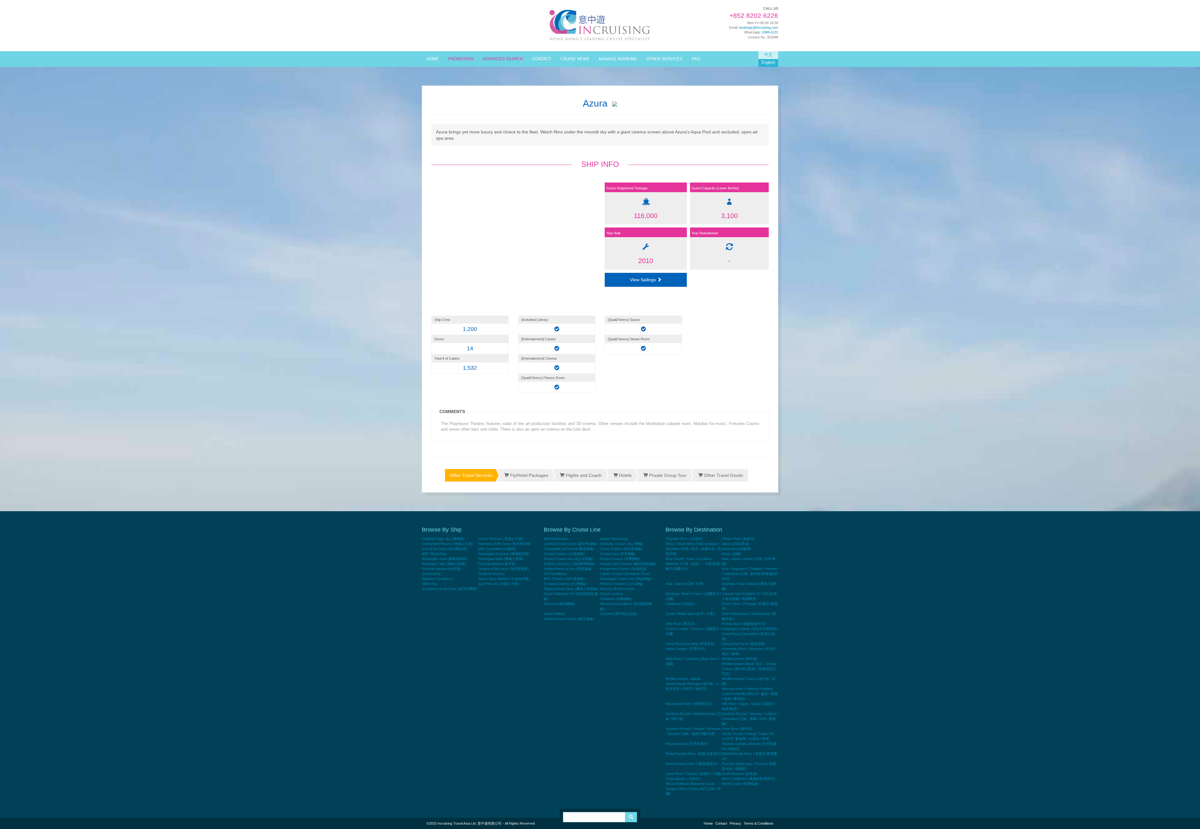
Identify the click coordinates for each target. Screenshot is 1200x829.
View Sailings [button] (643, 279)
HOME (433, 59)
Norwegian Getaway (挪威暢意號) (504, 554)
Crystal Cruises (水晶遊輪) (564, 554)
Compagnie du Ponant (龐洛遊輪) (569, 549)
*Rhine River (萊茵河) (738, 539)
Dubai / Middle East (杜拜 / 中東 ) (691, 614)
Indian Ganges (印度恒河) (685, 649)
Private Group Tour (667, 475)
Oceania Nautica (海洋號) (441, 569)
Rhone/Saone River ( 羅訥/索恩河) (692, 764)
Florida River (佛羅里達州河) (743, 624)
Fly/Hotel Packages (528, 475)
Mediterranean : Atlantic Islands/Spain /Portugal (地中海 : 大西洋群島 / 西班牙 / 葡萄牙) (692, 684)
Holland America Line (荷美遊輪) (568, 569)
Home (708, 823)
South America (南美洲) (740, 774)
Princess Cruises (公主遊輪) (621, 584)
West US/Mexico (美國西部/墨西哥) (749, 779)
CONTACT (541, 59)
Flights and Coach (583, 475)
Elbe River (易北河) (680, 624)
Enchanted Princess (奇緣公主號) (447, 544)
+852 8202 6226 (753, 15)
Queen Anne (431, 574)
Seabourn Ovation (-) (438, 579)
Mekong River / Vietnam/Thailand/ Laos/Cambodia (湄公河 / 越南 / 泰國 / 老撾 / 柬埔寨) (750, 694)
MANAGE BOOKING (618, 59)
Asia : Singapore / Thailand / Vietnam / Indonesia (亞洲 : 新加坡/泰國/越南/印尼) (749, 574)
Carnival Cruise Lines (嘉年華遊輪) (570, 544)
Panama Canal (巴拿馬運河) (687, 744)
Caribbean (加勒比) (680, 604)
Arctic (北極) (731, 554)
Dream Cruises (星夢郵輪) (620, 559)
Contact (721, 823)
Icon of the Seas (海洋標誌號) (444, 549)
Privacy (735, 823)
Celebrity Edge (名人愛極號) (443, 539)
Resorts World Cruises (617, 589)
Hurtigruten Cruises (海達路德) (623, 569)
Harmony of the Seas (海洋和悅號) (504, 544)
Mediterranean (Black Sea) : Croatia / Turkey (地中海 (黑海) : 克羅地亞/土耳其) (750, 669)
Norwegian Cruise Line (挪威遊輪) (626, 579)
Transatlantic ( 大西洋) (683, 779)
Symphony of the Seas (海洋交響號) (449, 589)
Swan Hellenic (554, 614)
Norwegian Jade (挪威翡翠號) (444, 559)
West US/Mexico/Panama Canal (690, 784)
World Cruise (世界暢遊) (740, 784)
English (768, 62)
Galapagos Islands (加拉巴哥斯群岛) (750, 629)
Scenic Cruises (611, 594)
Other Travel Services (471, 475)
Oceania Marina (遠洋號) (497, 564)
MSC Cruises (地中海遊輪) (564, 579)
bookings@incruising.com (758, 27)
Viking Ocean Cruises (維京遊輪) (569, 619)
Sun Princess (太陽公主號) (498, 584)
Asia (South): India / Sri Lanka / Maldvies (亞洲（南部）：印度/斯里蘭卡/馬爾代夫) (693, 564)
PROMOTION (460, 59)
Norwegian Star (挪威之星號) (444, 564)
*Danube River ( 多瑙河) (684, 539)
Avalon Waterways (614, 539)
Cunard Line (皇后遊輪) (618, 554)
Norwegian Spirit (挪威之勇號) (500, 559)
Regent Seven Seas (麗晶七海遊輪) (571, 589)
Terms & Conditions (758, 823)
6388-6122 (770, 32)
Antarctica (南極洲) (736, 549)
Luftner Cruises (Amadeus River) (625, 574)
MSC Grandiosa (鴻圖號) (497, 549)
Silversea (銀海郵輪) (559, 604)
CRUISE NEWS (575, 59)
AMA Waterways (556, 539)
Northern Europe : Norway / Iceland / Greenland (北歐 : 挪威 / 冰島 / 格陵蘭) (750, 719)
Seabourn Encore (491, 574)
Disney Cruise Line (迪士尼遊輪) (568, 559)
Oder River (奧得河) (737, 729)
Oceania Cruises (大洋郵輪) (565, 584)
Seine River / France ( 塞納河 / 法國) (693, 774)
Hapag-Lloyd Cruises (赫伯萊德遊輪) (628, 564)
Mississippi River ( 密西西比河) (689, 704)
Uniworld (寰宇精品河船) (618, 614)
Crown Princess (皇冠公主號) (500, 539)
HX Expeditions (555, 574)
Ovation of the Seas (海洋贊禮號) (503, 569)
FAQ (696, 59)
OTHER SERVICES (664, 59)
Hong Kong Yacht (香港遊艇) (743, 644)
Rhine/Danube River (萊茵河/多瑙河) (693, 754)
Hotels (625, 475)
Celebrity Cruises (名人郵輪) (621, 544)
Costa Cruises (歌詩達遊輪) (621, 549)
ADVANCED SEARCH (502, 59)
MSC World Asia (434, 554)
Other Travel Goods (723, 475)
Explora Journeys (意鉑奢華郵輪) (569, 564)
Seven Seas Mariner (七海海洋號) (504, 579)
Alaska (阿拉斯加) (735, 544)
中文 (768, 54)
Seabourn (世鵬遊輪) (616, 599)
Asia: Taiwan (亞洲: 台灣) (685, 584)
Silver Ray (430, 584)
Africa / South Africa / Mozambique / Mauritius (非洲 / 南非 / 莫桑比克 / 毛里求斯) (693, 549)
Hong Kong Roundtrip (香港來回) (690, 644)
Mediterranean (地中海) (740, 659)
